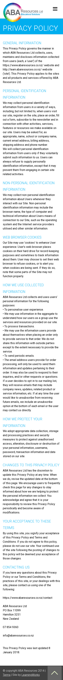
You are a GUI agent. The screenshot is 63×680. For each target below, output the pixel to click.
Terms (6, 675)
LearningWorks (31, 675)
